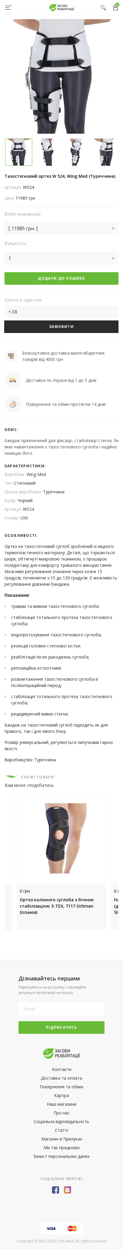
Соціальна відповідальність (61, 1121)
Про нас (61, 1113)
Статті (61, 1130)
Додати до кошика (61, 278)
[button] (61, 228)
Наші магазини (61, 1104)
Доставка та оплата (61, 1078)
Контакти (61, 1069)
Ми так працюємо (62, 1147)
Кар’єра (61, 1095)
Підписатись (61, 1027)
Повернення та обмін (61, 1087)
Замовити (61, 326)
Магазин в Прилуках (61, 1139)
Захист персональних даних (61, 1156)
